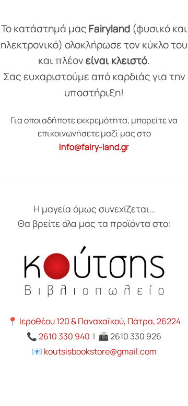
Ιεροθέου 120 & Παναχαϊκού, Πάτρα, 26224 (100, 321)
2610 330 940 (64, 336)
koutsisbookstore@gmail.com (100, 351)
